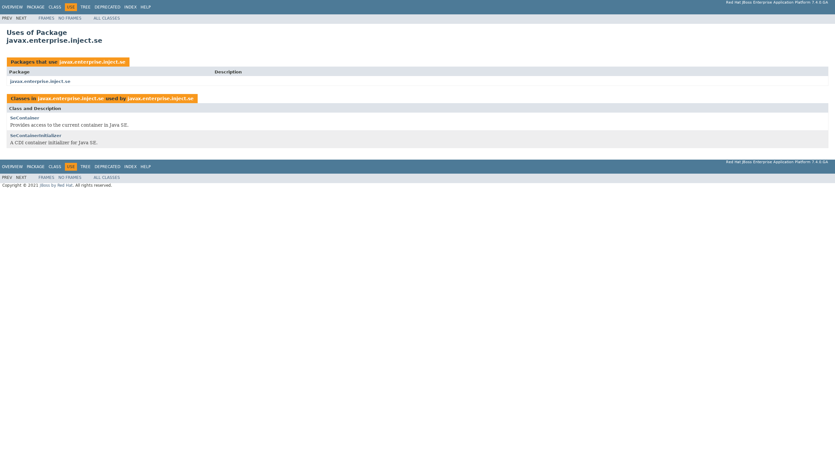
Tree (86, 7)
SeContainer (24, 118)
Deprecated (107, 7)
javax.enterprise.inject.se (92, 62)
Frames (46, 18)
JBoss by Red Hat (56, 185)
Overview (12, 7)
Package (36, 7)
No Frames (70, 18)
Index (130, 7)
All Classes (107, 18)
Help (146, 7)
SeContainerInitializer (35, 135)
